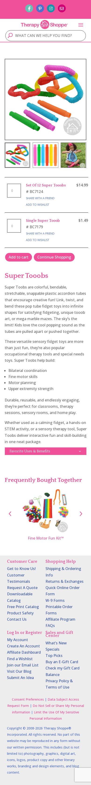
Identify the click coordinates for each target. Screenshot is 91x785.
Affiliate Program (60, 619)
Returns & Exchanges (65, 581)
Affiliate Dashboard (24, 652)
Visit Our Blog (19, 671)
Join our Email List (22, 665)
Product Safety (20, 613)
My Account (17, 639)
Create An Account (23, 646)
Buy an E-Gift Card (62, 661)
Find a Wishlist (20, 658)
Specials (53, 649)
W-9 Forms (55, 600)
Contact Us (17, 619)
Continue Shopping (54, 257)
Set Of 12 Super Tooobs (46, 185)
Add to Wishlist (37, 205)
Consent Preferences (28, 699)
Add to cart (18, 257)
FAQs (50, 625)
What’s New (56, 643)
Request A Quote (22, 587)
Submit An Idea (20, 677)
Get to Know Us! (21, 568)
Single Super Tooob (43, 221)
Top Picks (54, 655)
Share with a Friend (40, 198)
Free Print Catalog (23, 606)
